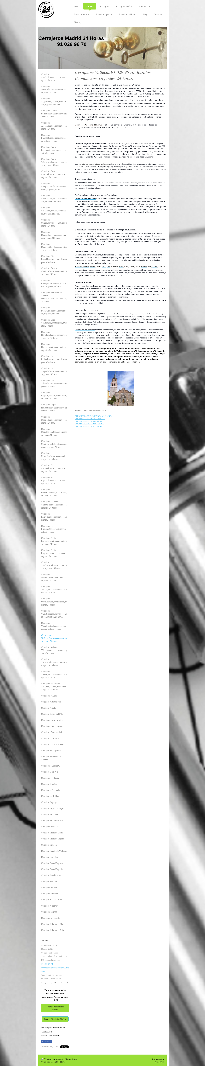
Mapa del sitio (71, 1058)
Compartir (47, 1041)
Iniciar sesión (158, 1058)
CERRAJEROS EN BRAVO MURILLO (90, 418)
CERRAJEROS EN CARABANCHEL (89, 423)
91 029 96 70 (47, 963)
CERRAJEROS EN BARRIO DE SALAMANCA (94, 416)
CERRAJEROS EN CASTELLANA (88, 426)
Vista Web (159, 1061)
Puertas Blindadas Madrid (55, 1019)
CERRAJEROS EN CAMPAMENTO (89, 421)
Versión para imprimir (54, 1058)
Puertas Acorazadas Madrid (55, 1008)
